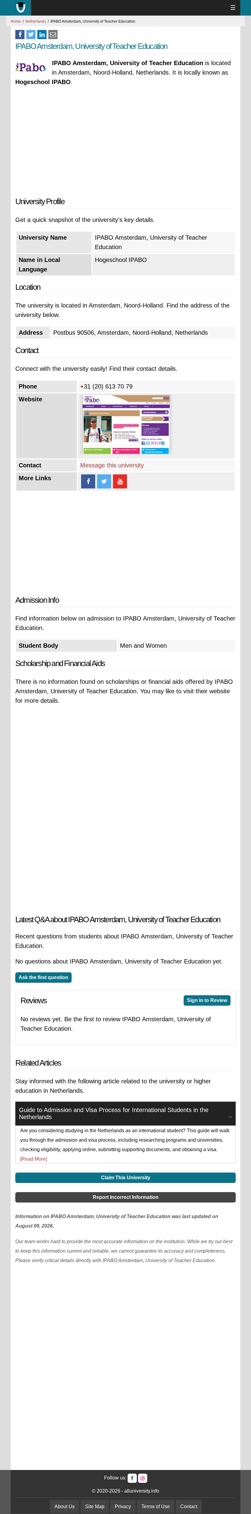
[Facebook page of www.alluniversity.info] (132, 1478)
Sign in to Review (207, 1000)
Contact (188, 1506)
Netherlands (35, 21)
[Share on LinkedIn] (42, 34)
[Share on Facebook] (19, 34)
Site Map (94, 1506)
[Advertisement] (125, 142)
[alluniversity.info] (21, 8)
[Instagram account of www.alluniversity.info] (142, 1478)
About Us (64, 1506)
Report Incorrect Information (126, 1197)
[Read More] (33, 1159)
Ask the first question (43, 977)
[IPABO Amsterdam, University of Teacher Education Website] (126, 452)
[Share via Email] (53, 34)
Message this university (112, 465)
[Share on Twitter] (31, 34)
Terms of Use (155, 1506)
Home (16, 21)
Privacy (123, 1506)
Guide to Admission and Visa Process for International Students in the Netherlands (113, 1113)
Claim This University (125, 1177)
